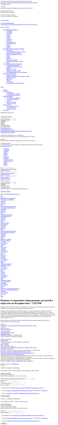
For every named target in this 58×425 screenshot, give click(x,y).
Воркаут (9, 68)
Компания (6, 91)
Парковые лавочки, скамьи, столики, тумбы (18, 76)
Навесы (9, 80)
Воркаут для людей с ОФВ (13, 70)
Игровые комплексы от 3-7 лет (15, 54)
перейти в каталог (5, 170)
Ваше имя (4, 380)
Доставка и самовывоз (13, 99)
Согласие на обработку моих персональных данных (19, 390)
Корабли (9, 46)
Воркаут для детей (11, 69)
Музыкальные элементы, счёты (15, 61)
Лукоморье (9, 31)
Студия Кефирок (14, 364)
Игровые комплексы (6, 146)
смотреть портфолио (6, 339)
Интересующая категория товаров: (10, 378)
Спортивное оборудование (7, 173)
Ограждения (10, 81)
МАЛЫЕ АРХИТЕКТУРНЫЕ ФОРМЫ (14, 49)
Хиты (5, 89)
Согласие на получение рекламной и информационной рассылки (22, 393)
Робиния (9, 34)
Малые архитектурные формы (8, 169)
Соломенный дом (11, 43)
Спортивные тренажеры (13, 65)
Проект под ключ (11, 103)
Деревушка (9, 32)
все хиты (14, 194)
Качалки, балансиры (12, 60)
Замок (8, 44)
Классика (9, 40)
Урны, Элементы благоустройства (15, 83)
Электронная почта (6, 383)
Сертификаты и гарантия (13, 93)
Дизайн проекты (11, 107)
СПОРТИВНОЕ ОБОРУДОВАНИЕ (13, 64)
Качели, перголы (11, 77)
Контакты (6, 110)
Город (2, 381)
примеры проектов (5, 191)
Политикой (44, 390)
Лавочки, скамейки (12, 75)
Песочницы (10, 50)
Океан (8, 47)
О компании (10, 92)
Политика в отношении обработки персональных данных (15, 351)
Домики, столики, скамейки (14, 53)
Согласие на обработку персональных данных (12, 354)
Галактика (9, 39)
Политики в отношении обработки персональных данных (29, 387)
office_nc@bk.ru (5, 328)
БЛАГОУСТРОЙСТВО (10, 73)
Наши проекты (8, 104)
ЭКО (8, 62)
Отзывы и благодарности (13, 95)
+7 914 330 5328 (5, 20)
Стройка (9, 36)
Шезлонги (9, 79)
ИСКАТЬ (3, 121)
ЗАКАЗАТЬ (3, 423)
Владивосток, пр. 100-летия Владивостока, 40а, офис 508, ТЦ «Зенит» (19, 325)
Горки (8, 55)
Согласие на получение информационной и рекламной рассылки (17, 353)
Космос (8, 35)
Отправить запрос (5, 4)
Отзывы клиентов (11, 108)
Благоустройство (5, 177)
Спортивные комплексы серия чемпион (17, 72)
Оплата (9, 100)
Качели (8, 57)
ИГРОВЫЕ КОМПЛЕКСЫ (11, 29)
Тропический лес (11, 42)
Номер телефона (5, 385)
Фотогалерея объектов (13, 106)
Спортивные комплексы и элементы (16, 51)
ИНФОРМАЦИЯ (8, 96)
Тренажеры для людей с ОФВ (14, 66)
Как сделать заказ (11, 102)
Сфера (8, 38)
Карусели (9, 58)
